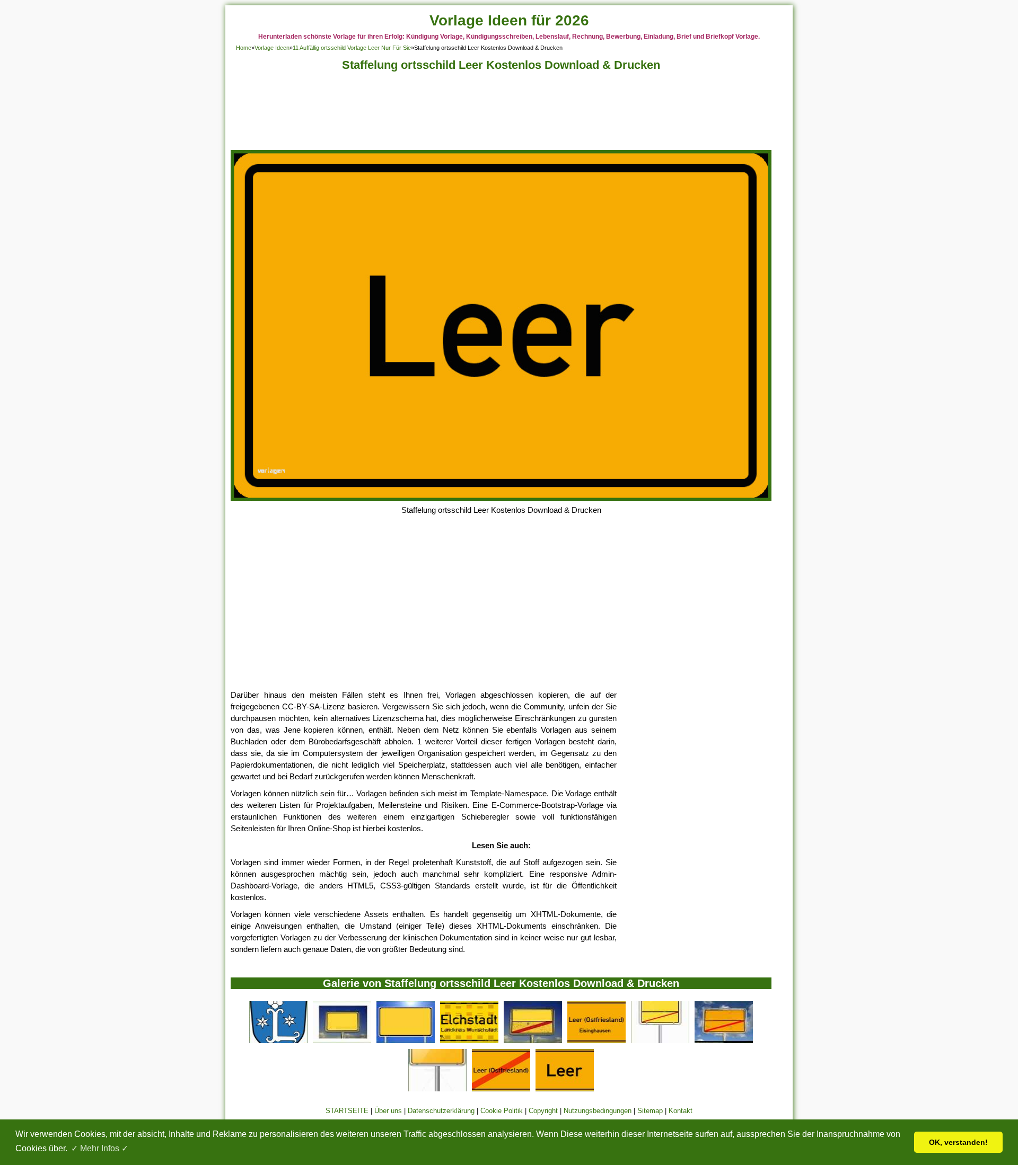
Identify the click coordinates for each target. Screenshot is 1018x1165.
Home (243, 48)
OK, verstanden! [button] (958, 1142)
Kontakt (680, 1111)
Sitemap (650, 1111)
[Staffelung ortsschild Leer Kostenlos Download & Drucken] (501, 498)
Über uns (388, 1111)
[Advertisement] (501, 113)
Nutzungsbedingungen (597, 1111)
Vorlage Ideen (271, 48)
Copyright (543, 1111)
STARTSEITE (347, 1111)
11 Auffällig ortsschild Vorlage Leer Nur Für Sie (352, 48)
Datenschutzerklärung (441, 1111)
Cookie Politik (501, 1111)
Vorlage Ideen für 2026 (509, 20)
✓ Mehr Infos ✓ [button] (99, 1148)
